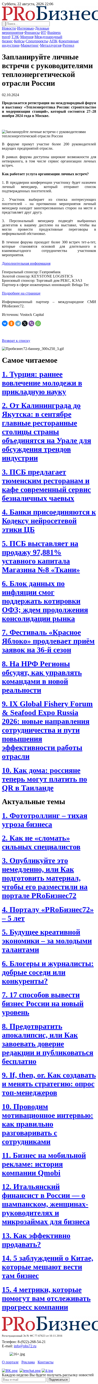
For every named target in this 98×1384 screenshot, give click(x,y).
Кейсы (19, 41)
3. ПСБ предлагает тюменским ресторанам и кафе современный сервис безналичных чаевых (46, 485)
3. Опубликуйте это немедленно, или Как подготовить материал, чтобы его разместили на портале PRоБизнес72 (45, 878)
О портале (10, 1362)
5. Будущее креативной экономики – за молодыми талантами (47, 941)
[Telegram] (18, 323)
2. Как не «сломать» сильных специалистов (41, 842)
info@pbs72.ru (25, 1346)
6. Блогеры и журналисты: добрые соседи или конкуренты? (48, 972)
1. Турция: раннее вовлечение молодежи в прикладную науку (42, 383)
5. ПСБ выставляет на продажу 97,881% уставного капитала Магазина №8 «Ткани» (41, 556)
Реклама (28, 1362)
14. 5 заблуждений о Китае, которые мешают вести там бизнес (47, 1267)
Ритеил (68, 45)
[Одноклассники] (11, 323)
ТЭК (15, 37)
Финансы (32, 33)
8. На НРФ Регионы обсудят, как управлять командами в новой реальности (42, 676)
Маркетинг (30, 45)
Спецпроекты (37, 41)
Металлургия (50, 45)
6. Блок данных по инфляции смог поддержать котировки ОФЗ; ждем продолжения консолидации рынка (45, 601)
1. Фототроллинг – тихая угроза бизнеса (44, 820)
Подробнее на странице (21, 293)
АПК (53, 41)
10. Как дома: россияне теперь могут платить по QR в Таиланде (44, 779)
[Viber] (31, 323)
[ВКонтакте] (5, 323)
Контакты (46, 1362)
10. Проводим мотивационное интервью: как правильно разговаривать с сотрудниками (47, 1124)
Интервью (25, 28)
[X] (25, 323)
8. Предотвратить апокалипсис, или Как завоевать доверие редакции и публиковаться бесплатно (47, 1044)
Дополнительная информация (26, 263)
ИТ (43, 33)
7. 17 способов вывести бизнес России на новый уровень (42, 1003)
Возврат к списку (16, 341)
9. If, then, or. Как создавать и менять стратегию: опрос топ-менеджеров (49, 1084)
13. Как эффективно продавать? (36, 1240)
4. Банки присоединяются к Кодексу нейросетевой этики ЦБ (49, 521)
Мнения (26, 37)
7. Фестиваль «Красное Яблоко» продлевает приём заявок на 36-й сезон (48, 641)
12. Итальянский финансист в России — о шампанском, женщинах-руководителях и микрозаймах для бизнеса (46, 1204)
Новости (9, 28)
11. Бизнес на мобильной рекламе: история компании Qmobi (44, 1164)
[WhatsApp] (38, 323)
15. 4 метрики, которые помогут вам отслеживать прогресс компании (46, 1298)
